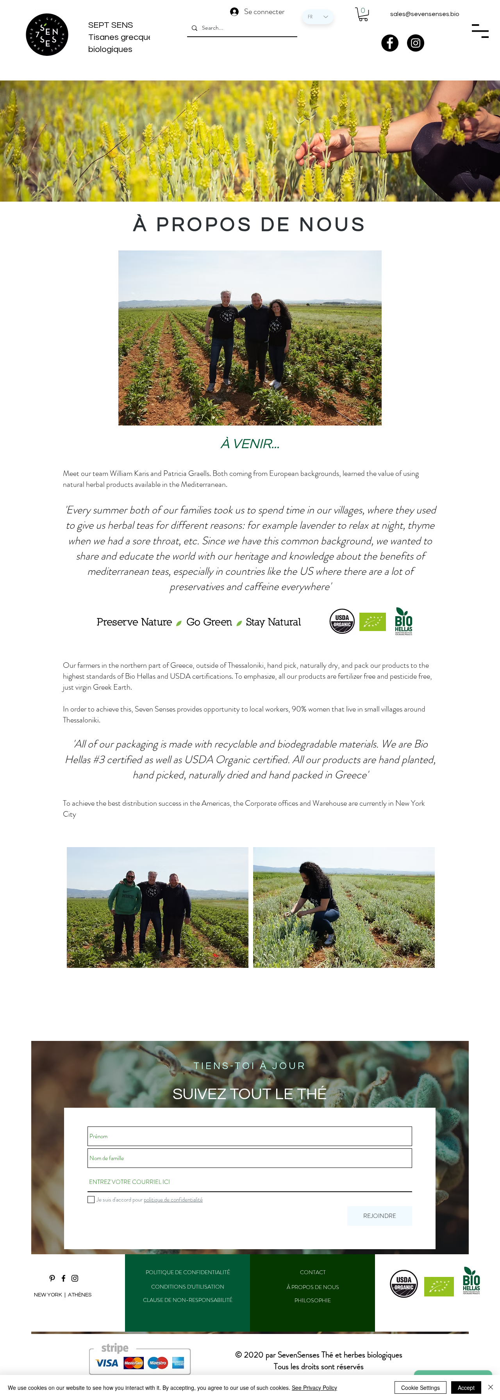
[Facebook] (389, 43)
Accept (466, 1387)
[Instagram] (415, 43)
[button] (363, 14)
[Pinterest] (52, 1278)
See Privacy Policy (314, 1387)
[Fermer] (490, 1387)
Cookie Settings (420, 1387)
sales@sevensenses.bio (424, 14)
